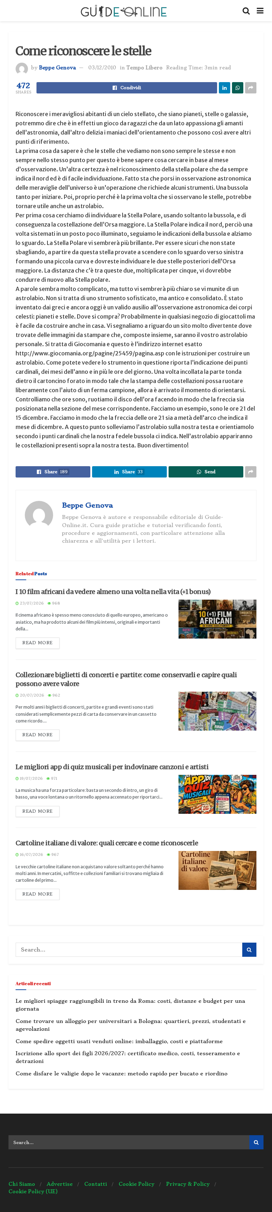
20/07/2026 (31, 695)
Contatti (95, 1184)
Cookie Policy (136, 1184)
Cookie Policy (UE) (33, 1191)
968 (55, 603)
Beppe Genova (57, 67)
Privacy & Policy (188, 1184)
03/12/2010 (102, 67)
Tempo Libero (144, 67)
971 (53, 778)
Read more (37, 642)
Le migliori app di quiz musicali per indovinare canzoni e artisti (112, 767)
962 (55, 695)
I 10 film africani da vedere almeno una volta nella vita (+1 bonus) (113, 592)
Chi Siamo (21, 1184)
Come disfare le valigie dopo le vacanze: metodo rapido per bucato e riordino (121, 1073)
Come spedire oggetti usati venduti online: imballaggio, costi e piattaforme (119, 1041)
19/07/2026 (31, 778)
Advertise (60, 1184)
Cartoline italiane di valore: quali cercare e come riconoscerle (107, 843)
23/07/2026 (31, 603)
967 (54, 854)
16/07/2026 (31, 854)
